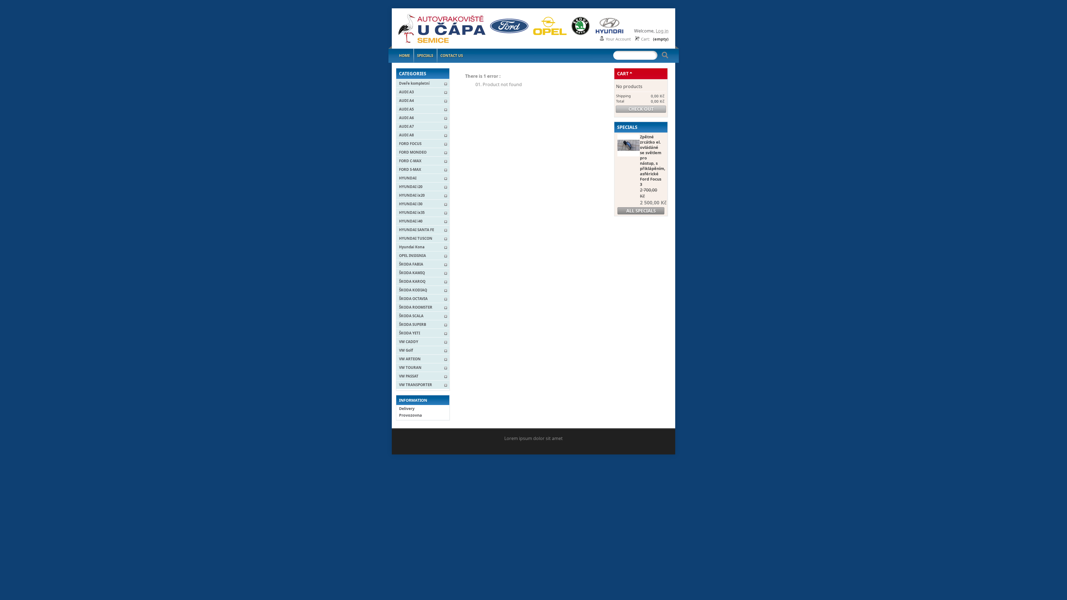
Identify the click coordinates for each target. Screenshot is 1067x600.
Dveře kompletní (414, 83)
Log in (662, 31)
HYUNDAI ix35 (412, 212)
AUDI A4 (406, 100)
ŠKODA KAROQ (412, 281)
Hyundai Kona (412, 246)
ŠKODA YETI (409, 333)
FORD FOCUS (410, 143)
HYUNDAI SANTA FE (416, 229)
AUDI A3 (406, 91)
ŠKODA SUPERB (412, 324)
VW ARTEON (410, 358)
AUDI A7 (406, 126)
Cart (623, 74)
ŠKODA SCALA (411, 315)
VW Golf (406, 350)
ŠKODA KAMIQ (412, 272)
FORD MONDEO (413, 152)
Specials (425, 55)
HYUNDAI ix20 (412, 195)
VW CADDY (408, 341)
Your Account (618, 39)
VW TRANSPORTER (415, 384)
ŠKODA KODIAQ (413, 290)
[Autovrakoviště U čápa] (432, 29)
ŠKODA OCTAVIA (413, 298)
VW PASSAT (408, 376)
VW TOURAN (410, 367)
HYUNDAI (408, 178)
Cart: (645, 39)
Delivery (407, 408)
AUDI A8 (406, 135)
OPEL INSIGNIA (412, 255)
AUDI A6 (406, 117)
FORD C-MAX (410, 160)
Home (404, 55)
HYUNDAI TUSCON (415, 238)
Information (413, 400)
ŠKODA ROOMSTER (415, 307)
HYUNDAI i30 (410, 203)
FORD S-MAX (410, 169)
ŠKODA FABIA (411, 264)
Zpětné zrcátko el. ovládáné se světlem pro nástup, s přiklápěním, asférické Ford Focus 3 (652, 160)
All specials (641, 211)
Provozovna (410, 415)
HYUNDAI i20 (410, 186)
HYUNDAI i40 (410, 221)
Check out (641, 109)
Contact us (451, 55)
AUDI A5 (406, 109)
